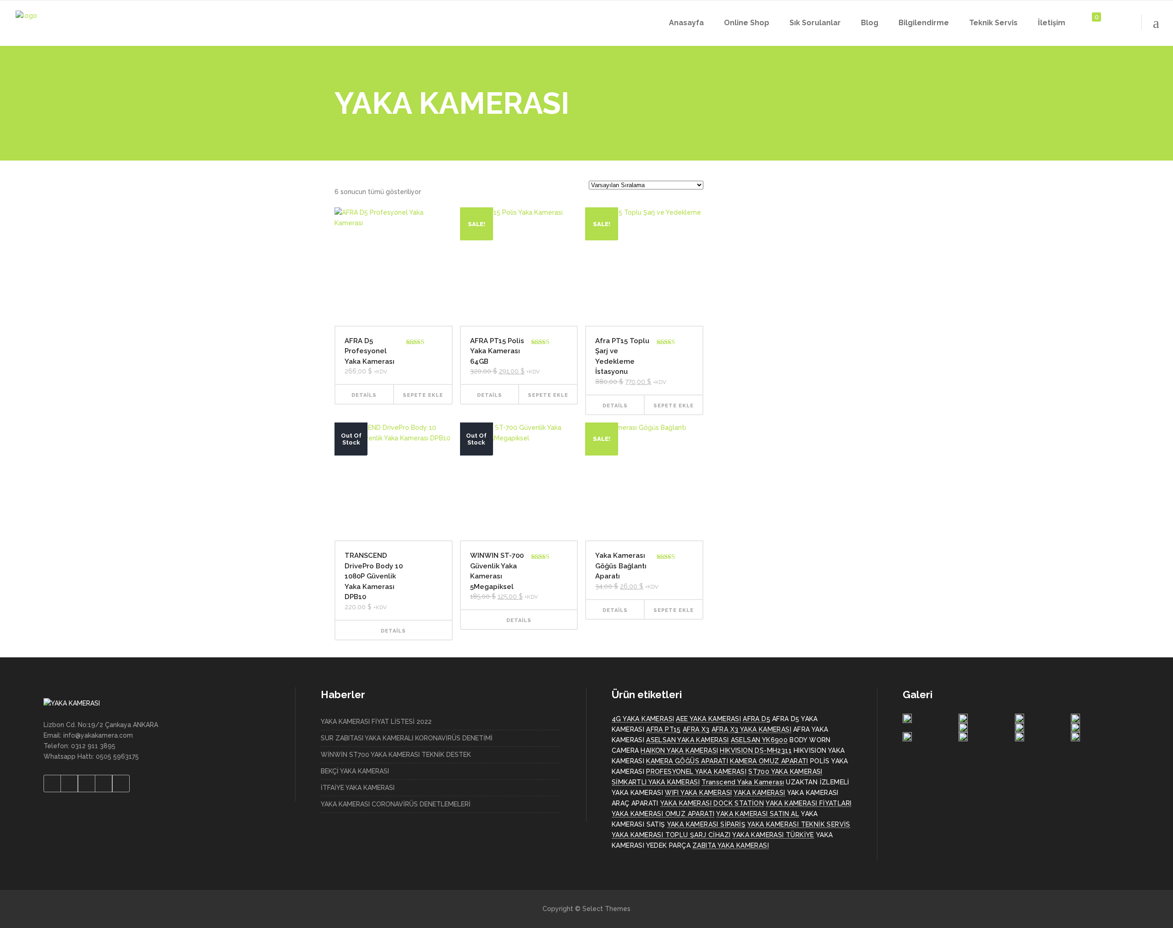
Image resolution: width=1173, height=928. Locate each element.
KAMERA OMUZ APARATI (769, 761)
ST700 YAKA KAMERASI (785, 771)
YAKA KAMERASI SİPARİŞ (706, 824)
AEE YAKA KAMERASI (708, 718)
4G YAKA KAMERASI (643, 718)
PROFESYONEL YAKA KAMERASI (696, 771)
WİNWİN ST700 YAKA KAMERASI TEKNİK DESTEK (396, 754)
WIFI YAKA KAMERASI (698, 792)
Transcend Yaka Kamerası (743, 782)
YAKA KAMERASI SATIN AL (757, 813)
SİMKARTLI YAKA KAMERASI (656, 782)
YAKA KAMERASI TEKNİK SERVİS (798, 824)
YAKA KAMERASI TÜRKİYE (773, 835)
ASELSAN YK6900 (759, 740)
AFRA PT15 (663, 729)
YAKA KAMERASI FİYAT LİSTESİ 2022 (376, 721)
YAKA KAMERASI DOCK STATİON (712, 803)
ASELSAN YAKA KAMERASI (687, 740)
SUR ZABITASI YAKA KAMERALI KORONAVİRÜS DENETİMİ (407, 738)
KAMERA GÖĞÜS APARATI (687, 761)
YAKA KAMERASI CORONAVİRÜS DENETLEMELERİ (396, 804)
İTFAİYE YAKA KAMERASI (358, 787)
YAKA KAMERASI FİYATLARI (808, 803)
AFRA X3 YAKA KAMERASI (751, 729)
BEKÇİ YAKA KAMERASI (355, 771)
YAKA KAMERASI (759, 792)
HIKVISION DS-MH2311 (756, 750)
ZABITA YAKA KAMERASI (730, 845)
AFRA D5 (756, 718)
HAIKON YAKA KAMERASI (679, 750)
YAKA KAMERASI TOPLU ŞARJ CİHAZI (671, 835)
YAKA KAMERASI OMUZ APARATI (663, 813)
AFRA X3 (696, 729)
